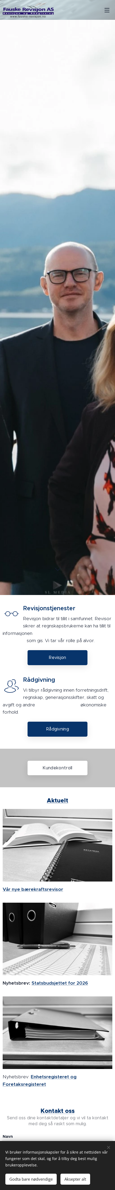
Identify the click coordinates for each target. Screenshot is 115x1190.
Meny (107, 10)
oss (58, 1111)
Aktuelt (57, 800)
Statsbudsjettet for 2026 (60, 983)
